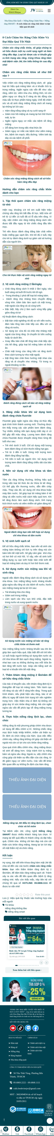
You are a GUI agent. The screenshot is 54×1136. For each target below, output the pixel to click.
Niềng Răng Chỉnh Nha (33, 21)
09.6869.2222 (19, 1082)
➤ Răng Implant (15, 1056)
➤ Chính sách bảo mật (36, 1047)
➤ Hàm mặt (13, 1043)
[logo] (36, 11)
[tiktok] (20, 1030)
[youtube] (13, 1030)
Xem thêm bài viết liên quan (27, 970)
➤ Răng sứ (13, 1047)
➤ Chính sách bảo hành (35, 1052)
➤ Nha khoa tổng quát (17, 1060)
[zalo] (28, 1030)
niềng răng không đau (16, 908)
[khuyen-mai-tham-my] (27, 1001)
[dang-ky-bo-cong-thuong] (18, 1111)
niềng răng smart (16, 912)
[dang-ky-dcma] (36, 1113)
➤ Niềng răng (14, 1051)
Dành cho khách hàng (14, 10)
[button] (16, 965)
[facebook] (35, 1030)
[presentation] (41, 962)
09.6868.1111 (34, 1082)
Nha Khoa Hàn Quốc (13, 21)
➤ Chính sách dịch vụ (36, 1043)
